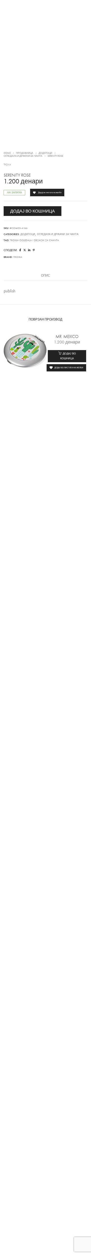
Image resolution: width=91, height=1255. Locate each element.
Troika (7, 164)
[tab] (45, 276)
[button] (67, 356)
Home (7, 153)
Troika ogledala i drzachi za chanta (34, 240)
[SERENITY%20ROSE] (20, 250)
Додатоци (45, 153)
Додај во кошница (32, 211)
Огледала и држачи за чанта (23, 156)
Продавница (24, 153)
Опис (45, 276)
